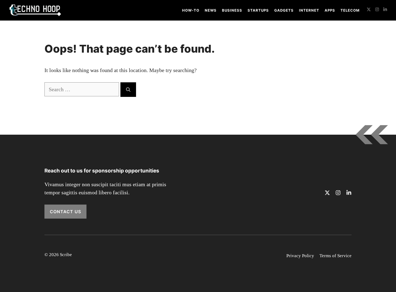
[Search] (128, 89)
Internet (309, 10)
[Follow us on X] (369, 10)
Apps (330, 10)
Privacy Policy (300, 255)
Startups (258, 10)
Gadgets (284, 10)
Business (232, 10)
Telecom (350, 10)
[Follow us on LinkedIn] (385, 10)
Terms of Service (335, 255)
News (211, 10)
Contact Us (65, 211)
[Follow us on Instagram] (377, 10)
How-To (190, 10)
